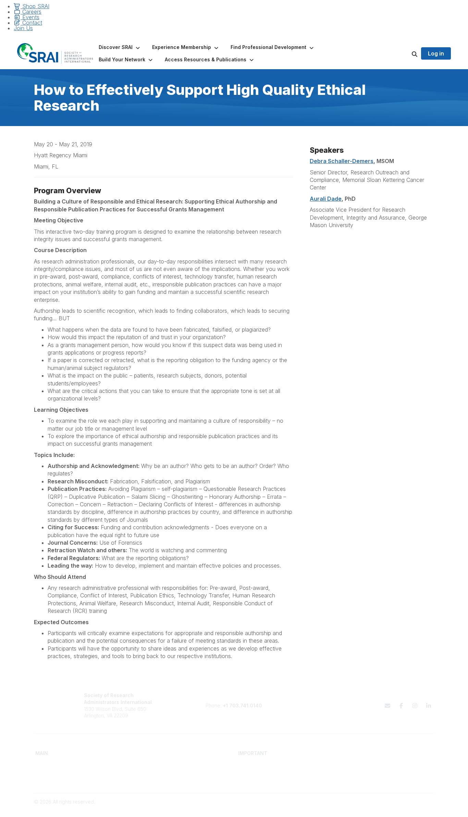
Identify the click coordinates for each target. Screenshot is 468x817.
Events (30, 17)
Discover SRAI (51, 772)
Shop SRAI (35, 6)
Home (42, 765)
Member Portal (356, 765)
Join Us (23, 28)
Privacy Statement (360, 772)
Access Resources (158, 778)
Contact (31, 22)
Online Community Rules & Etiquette (379, 778)
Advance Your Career (161, 765)
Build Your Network (158, 772)
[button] (120, 47)
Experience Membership (62, 778)
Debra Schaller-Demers (341, 161)
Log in (436, 53)
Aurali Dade (326, 198)
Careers (31, 11)
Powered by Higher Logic (405, 809)
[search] (406, 53)
